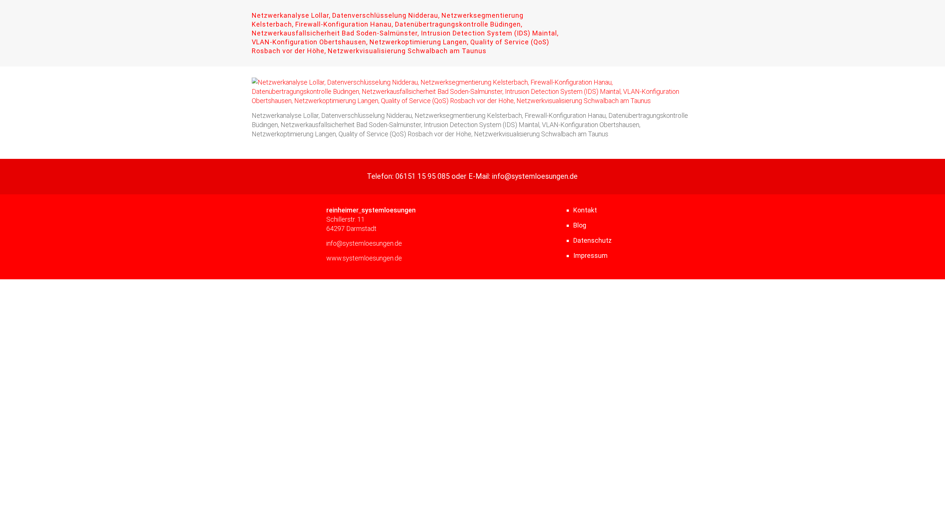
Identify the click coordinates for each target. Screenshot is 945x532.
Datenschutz (592, 240)
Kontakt (585, 210)
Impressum (590, 255)
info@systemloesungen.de (535, 176)
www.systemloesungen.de (364, 258)
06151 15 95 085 (422, 176)
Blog (579, 225)
